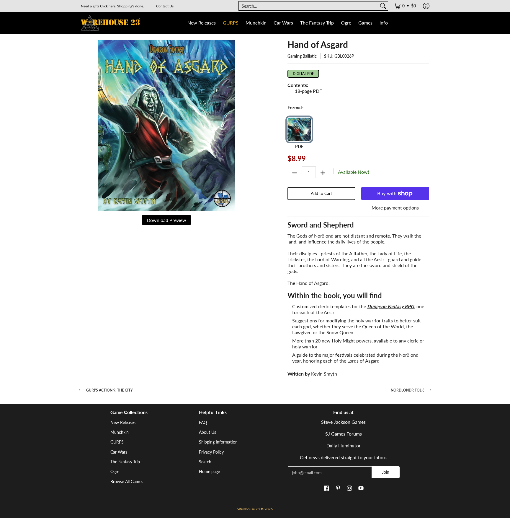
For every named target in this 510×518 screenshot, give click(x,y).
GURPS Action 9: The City (109, 390)
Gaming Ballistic (302, 56)
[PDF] (299, 129)
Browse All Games (126, 481)
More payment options (395, 207)
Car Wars (118, 451)
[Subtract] (294, 173)
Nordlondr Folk (407, 390)
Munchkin (119, 432)
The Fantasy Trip (125, 461)
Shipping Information (218, 441)
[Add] (323, 173)
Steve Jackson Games (343, 422)
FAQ (203, 422)
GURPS (117, 441)
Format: (295, 107)
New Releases (122, 422)
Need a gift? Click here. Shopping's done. (112, 6)
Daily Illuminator (343, 445)
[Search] (383, 5)
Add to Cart (321, 193)
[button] (326, 488)
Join (385, 472)
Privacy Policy (211, 451)
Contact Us (165, 6)
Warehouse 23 (248, 509)
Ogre (114, 471)
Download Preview (166, 220)
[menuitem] (405, 6)
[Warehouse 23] (110, 23)
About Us (207, 432)
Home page (209, 471)
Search (205, 461)
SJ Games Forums (343, 433)
